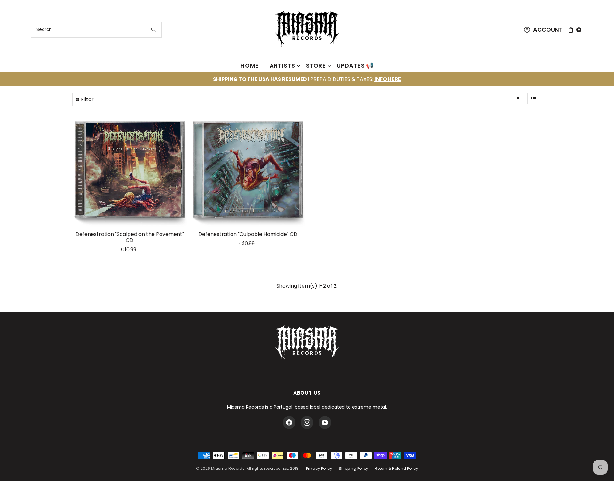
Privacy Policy (319, 468)
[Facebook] (289, 422)
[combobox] (96, 30)
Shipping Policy (353, 468)
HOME (249, 65)
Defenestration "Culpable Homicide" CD (247, 234)
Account (548, 30)
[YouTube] (325, 422)
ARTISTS (282, 65)
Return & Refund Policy (396, 468)
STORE (316, 65)
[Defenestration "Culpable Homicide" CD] (247, 170)
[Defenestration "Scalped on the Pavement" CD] (129, 170)
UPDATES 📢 (355, 65)
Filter (87, 99)
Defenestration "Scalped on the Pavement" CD (129, 237)
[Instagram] (307, 422)
